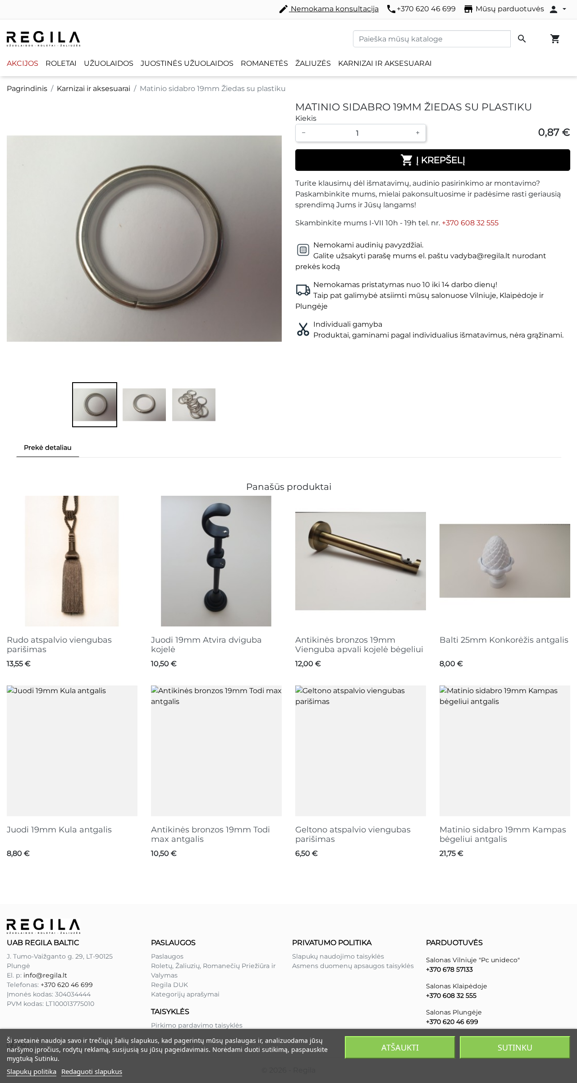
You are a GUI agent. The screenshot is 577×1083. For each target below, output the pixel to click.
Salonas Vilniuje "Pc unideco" (473, 960)
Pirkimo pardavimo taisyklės (197, 1025)
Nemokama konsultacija (328, 9)
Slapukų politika (31, 1071)
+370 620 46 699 (421, 9)
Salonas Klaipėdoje (456, 986)
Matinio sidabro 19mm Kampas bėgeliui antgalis (503, 835)
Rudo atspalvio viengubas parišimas (59, 645)
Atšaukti (400, 1047)
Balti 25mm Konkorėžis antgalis (504, 640)
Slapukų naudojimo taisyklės (338, 956)
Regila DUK (169, 985)
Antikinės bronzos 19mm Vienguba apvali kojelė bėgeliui (359, 645)
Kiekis (305, 118)
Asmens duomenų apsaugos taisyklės (353, 966)
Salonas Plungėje (454, 1012)
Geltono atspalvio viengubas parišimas (353, 835)
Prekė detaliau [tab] (48, 447)
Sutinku (515, 1047)
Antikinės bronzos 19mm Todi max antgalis (210, 835)
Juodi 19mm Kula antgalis (59, 830)
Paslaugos (167, 956)
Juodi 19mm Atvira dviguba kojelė (206, 645)
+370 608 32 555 (470, 223)
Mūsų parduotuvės (503, 9)
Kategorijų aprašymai (185, 994)
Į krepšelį (432, 160)
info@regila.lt (45, 975)
